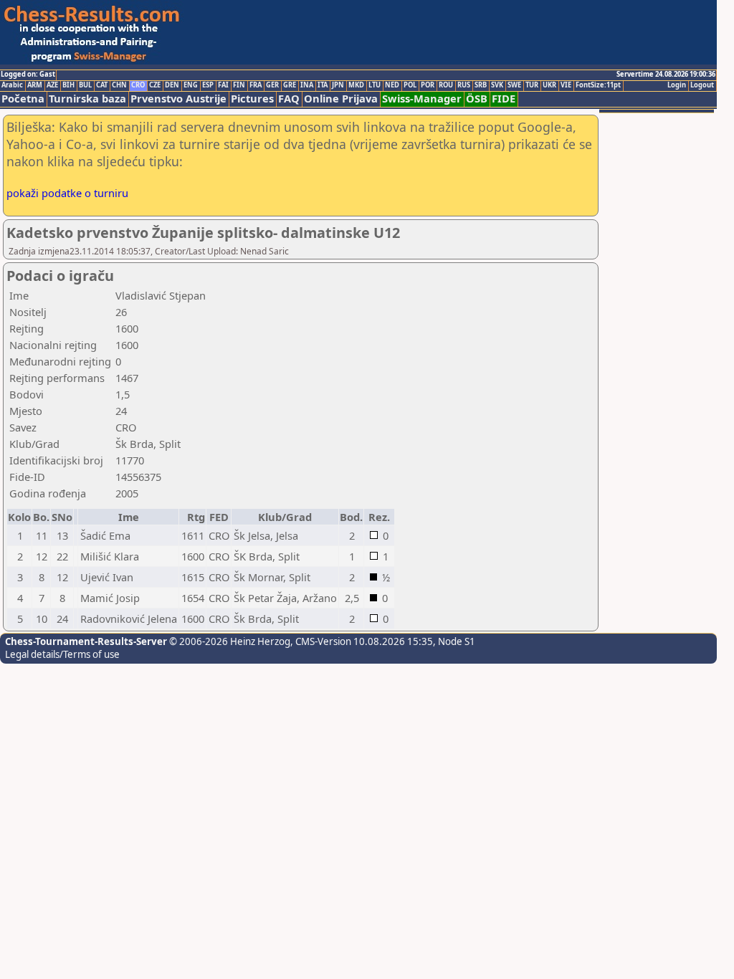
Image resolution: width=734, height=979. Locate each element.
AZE (52, 85)
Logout (702, 85)
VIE (566, 85)
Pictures (252, 98)
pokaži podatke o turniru (67, 193)
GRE (289, 85)
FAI (223, 85)
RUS (463, 85)
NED (392, 85)
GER (272, 85)
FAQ (289, 98)
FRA (255, 85)
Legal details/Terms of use (62, 654)
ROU (446, 85)
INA (306, 85)
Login (676, 85)
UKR (549, 85)
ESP (208, 85)
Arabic (12, 85)
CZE (155, 85)
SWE (514, 85)
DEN (172, 85)
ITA (323, 85)
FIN (239, 85)
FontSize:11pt (598, 85)
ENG (191, 85)
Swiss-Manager (422, 98)
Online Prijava (341, 98)
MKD (356, 85)
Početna (22, 98)
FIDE (503, 98)
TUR (531, 85)
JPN (338, 85)
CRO (138, 85)
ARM (34, 85)
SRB (481, 85)
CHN (119, 85)
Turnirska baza (87, 98)
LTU (374, 85)
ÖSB (476, 98)
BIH (68, 85)
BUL (85, 85)
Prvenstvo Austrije (178, 98)
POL (410, 85)
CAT (102, 85)
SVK (497, 85)
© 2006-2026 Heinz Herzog (228, 641)
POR (427, 85)
